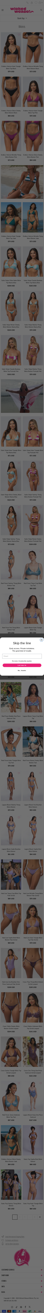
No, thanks (22, 670)
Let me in (22, 665)
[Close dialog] (41, 639)
